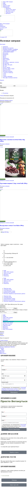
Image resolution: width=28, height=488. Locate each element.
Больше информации (5, 346)
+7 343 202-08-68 (5, 475)
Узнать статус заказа (11, 9)
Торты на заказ (7, 273)
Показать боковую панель (6, 100)
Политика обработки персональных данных (14, 293)
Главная (2, 95)
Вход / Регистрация (7, 329)
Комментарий (4, 382)
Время (3, 378)
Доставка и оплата (10, 10)
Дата (2, 373)
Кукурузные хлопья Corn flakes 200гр (12, 225)
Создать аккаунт (4, 340)
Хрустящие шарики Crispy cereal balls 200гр (13, 183)
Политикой (23, 424)
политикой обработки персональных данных (13, 388)
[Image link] (6, 232)
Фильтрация (3, 87)
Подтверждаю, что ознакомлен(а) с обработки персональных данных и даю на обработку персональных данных (13, 426)
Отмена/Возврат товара (9, 291)
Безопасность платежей (9, 292)
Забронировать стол (5, 22)
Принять (13, 346)
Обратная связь (9, 12)
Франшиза (8, 8)
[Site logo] (7, 21)
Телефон (3, 369)
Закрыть (2, 80)
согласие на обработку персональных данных (13, 389)
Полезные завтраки (4, 144)
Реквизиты (6, 275)
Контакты (8, 13)
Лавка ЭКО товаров (8, 272)
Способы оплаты (8, 289)
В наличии (5, 93)
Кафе (5, 270)
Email (2, 420)
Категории (2, 44)
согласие (23, 426)
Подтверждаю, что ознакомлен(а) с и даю (13, 389)
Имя (2, 365)
